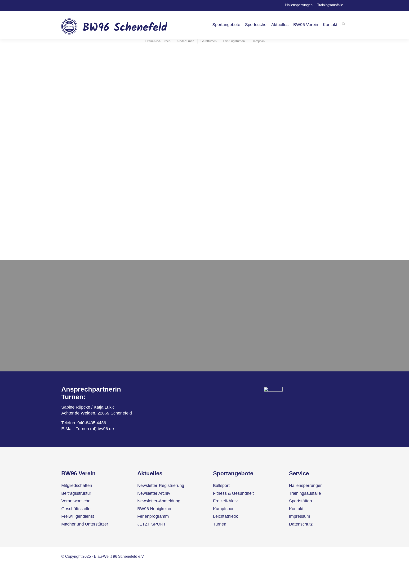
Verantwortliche (75, 501)
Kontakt (296, 508)
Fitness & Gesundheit (233, 493)
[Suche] (344, 24)
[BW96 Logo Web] (114, 24)
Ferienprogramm (153, 516)
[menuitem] (226, 24)
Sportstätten (300, 501)
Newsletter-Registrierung (160, 485)
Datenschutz (301, 524)
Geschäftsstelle (75, 508)
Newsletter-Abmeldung (158, 501)
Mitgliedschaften (76, 485)
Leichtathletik (225, 516)
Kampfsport (224, 508)
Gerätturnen (72, 333)
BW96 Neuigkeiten (155, 508)
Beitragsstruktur (76, 493)
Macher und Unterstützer (84, 524)
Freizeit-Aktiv (225, 501)
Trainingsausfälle (330, 4)
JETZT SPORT (151, 524)
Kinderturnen (73, 324)
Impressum (299, 516)
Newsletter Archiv (153, 493)
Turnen (219, 524)
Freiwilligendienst (77, 516)
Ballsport (221, 485)
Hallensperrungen (298, 4)
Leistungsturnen (76, 343)
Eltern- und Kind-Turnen (84, 314)
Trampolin (70, 353)
